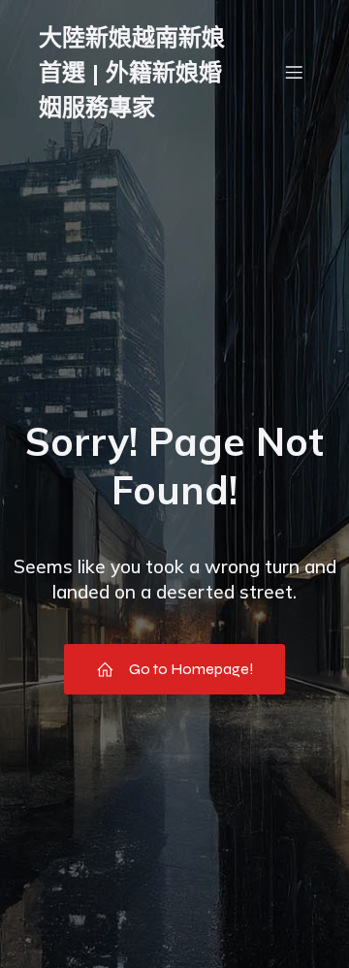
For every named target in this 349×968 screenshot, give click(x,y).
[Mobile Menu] (293, 71)
